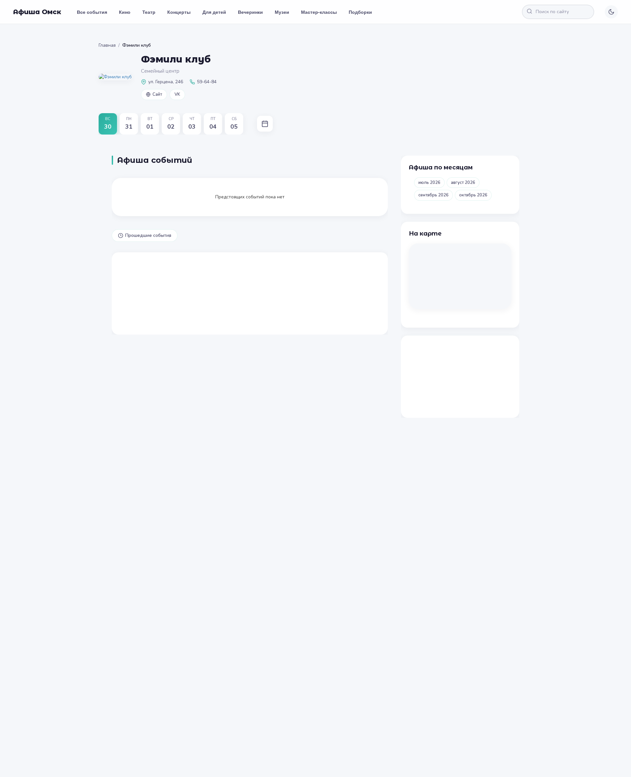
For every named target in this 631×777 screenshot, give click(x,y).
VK (177, 94)
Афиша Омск (37, 12)
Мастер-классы (319, 12)
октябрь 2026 (473, 195)
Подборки (360, 12)
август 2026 (463, 183)
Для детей (214, 12)
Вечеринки (250, 12)
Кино (124, 12)
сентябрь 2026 (433, 195)
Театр (148, 12)
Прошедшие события (148, 235)
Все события (92, 12)
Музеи (282, 12)
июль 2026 (429, 183)
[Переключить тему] (611, 11)
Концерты (179, 12)
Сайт (157, 94)
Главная (107, 45)
